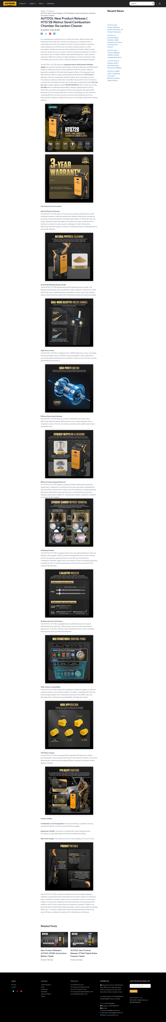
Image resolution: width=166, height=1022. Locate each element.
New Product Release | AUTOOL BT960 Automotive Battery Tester (54, 953)
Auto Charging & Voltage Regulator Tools (82, 991)
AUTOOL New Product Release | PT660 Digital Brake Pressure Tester (83, 953)
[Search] (153, 3)
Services (14, 984)
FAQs (42, 987)
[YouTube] (21, 991)
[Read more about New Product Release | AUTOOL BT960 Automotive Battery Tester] (54, 939)
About (41, 3)
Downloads (44, 991)
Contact (14, 987)
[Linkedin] (54, 34)
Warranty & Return (46, 994)
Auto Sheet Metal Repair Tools (79, 994)
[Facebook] (42, 34)
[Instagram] (17, 991)
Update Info (44, 989)
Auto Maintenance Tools (77, 984)
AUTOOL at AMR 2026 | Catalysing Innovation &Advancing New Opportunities (113, 75)
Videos (43, 996)
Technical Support (46, 984)
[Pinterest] (50, 34)
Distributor (50, 3)
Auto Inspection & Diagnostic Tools (80, 987)
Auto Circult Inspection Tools (78, 989)
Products (22, 3)
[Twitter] (46, 34)
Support (32, 3)
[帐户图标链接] (160, 4)
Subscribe (134, 991)
